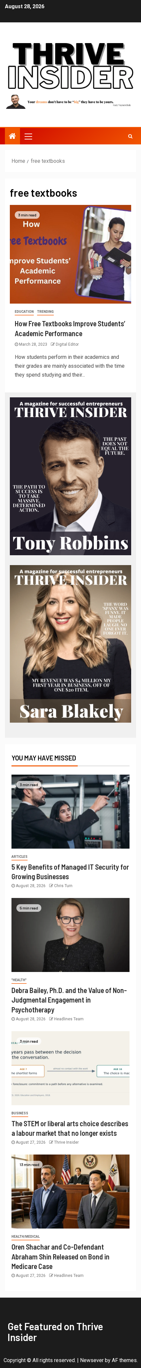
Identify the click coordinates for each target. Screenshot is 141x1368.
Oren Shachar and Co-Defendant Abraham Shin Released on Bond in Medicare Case (60, 1256)
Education (24, 311)
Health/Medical (25, 1236)
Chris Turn (63, 885)
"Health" (19, 980)
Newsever (92, 1360)
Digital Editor (67, 344)
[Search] (130, 136)
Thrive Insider (66, 1142)
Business (19, 1113)
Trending (45, 311)
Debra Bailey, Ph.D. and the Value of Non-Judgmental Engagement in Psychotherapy (69, 1000)
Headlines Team (69, 1019)
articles (19, 856)
